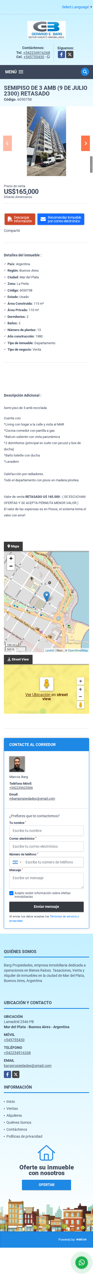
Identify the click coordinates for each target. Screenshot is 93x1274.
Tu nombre (17, 823)
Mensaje (16, 870)
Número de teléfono (23, 854)
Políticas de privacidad (24, 1136)
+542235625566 (21, 788)
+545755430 (34, 57)
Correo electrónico (22, 839)
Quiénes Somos (18, 1122)
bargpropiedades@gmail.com (27, 1066)
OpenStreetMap (78, 650)
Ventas (12, 1108)
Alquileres (14, 1115)
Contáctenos (16, 1129)
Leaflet (49, 650)
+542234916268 (36, 53)
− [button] (11, 566)
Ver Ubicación (38, 694)
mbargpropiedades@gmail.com (32, 798)
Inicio (10, 1101)
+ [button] (11, 558)
